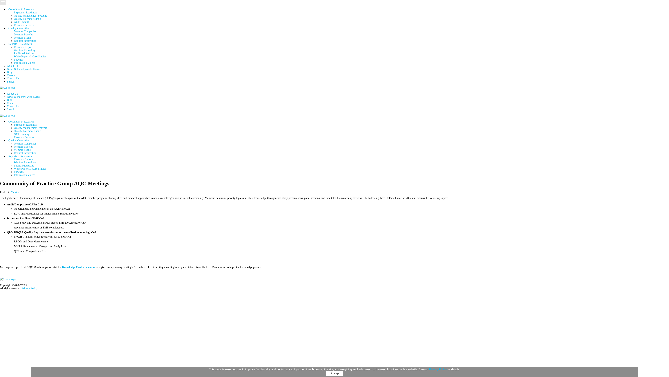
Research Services (24, 25)
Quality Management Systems (30, 15)
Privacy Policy (438, 369)
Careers (11, 75)
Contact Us (13, 78)
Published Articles (24, 53)
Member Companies (25, 31)
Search (10, 81)
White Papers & (30, 56)
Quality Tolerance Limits (27, 18)
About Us (12, 65)
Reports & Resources (20, 43)
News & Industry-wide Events (23, 69)
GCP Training (21, 21)
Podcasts (19, 59)
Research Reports (23, 47)
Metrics (15, 192)
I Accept (334, 373)
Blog (9, 72)
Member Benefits (23, 34)
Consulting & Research (21, 9)
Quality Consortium (19, 28)
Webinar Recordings (25, 50)
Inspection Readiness (25, 12)
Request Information (25, 40)
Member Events (22, 37)
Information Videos (24, 62)
